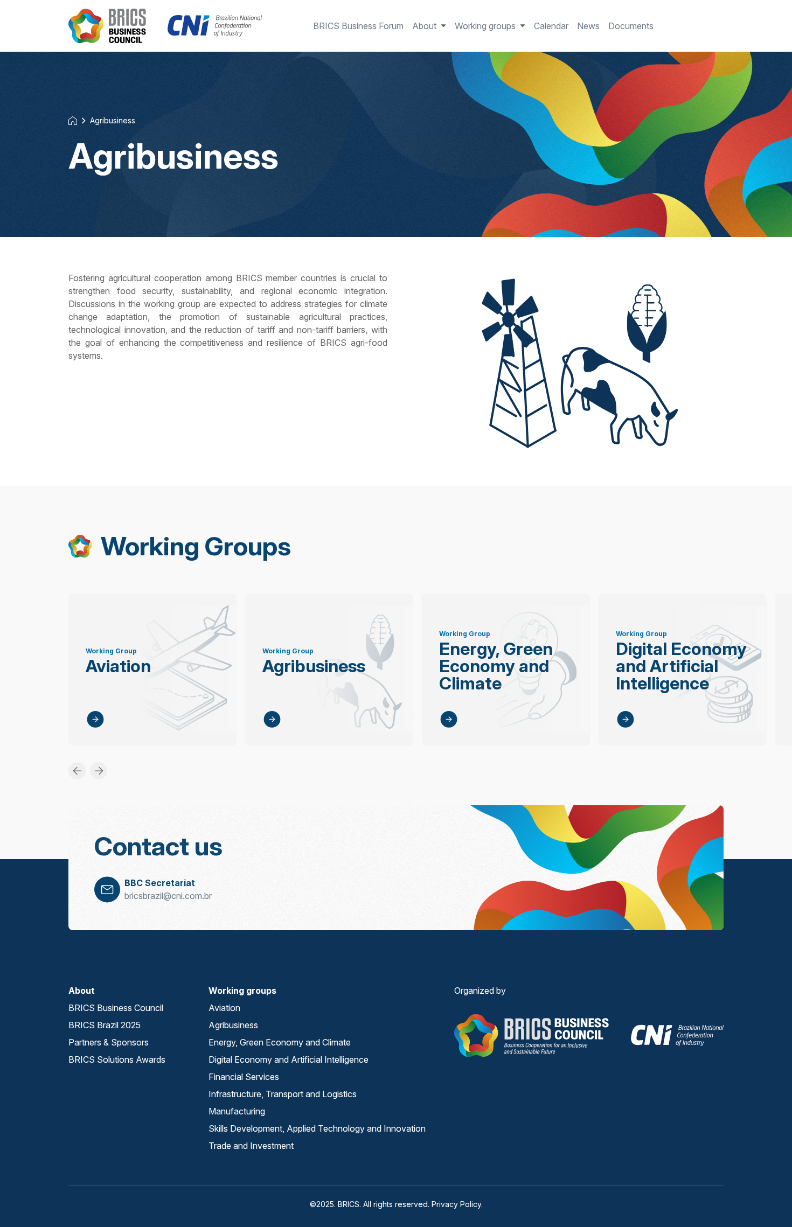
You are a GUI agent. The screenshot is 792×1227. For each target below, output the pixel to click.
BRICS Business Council (115, 1007)
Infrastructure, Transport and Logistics (283, 1094)
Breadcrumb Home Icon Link (72, 121)
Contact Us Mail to (107, 890)
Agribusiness (112, 120)
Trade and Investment (251, 1145)
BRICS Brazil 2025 (104, 1025)
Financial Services (244, 1076)
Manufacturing (237, 1111)
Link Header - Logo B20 (105, 21)
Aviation (84, 600)
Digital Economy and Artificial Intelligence (679, 600)
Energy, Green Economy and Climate (493, 600)
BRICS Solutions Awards (116, 1059)
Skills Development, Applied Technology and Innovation (317, 1128)
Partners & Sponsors (108, 1042)
